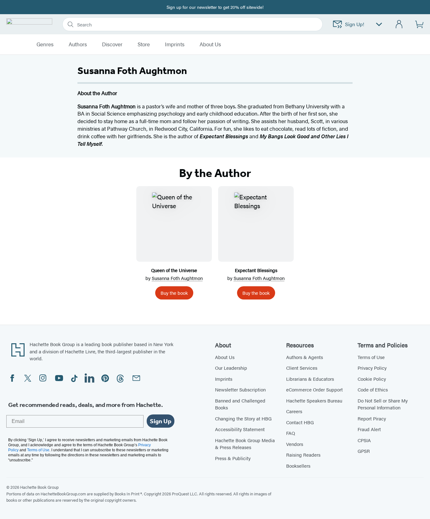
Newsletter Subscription (240, 389)
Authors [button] (78, 44)
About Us (225, 357)
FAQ (290, 433)
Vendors (294, 444)
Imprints (174, 44)
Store (144, 44)
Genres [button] (45, 44)
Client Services (301, 367)
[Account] (399, 24)
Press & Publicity (233, 458)
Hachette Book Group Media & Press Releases (245, 444)
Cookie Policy (372, 378)
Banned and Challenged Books (240, 404)
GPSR (364, 451)
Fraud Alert (369, 429)
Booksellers (298, 465)
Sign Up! (354, 24)
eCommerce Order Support (314, 389)
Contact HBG (300, 422)
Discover (112, 44)
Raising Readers (303, 454)
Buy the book (174, 292)
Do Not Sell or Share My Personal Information (383, 404)
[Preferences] (379, 24)
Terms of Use (371, 357)
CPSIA (364, 440)
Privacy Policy (372, 367)
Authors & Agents (304, 357)
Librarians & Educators (310, 378)
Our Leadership (231, 367)
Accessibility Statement (240, 429)
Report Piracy (372, 418)
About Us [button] (210, 44)
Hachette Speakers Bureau (314, 400)
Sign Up (160, 421)
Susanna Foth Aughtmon (177, 278)
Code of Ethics (373, 389)
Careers (294, 411)
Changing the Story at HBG (243, 418)
